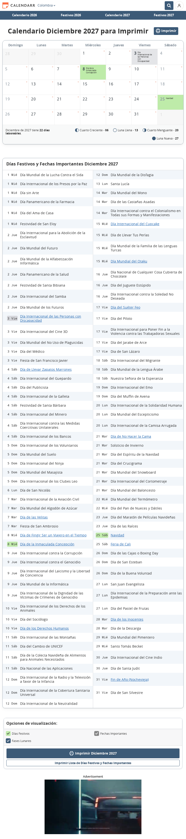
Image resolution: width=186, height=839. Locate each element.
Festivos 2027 (164, 15)
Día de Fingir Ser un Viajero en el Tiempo (53, 535)
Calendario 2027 (117, 15)
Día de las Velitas (34, 517)
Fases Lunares (21, 741)
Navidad (117, 535)
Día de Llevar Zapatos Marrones (46, 369)
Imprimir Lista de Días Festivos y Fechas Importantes (93, 763)
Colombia (45, 5)
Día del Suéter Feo (125, 307)
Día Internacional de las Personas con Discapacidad (50, 318)
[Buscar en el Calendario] (169, 5)
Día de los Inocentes (127, 619)
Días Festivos (21, 733)
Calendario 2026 (24, 15)
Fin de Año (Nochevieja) (130, 679)
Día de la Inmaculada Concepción (47, 544)
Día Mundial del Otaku (129, 261)
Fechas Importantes (113, 733)
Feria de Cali (121, 544)
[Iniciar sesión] (179, 5)
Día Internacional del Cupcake (135, 224)
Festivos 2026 (71, 15)
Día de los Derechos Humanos (44, 628)
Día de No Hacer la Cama (131, 436)
